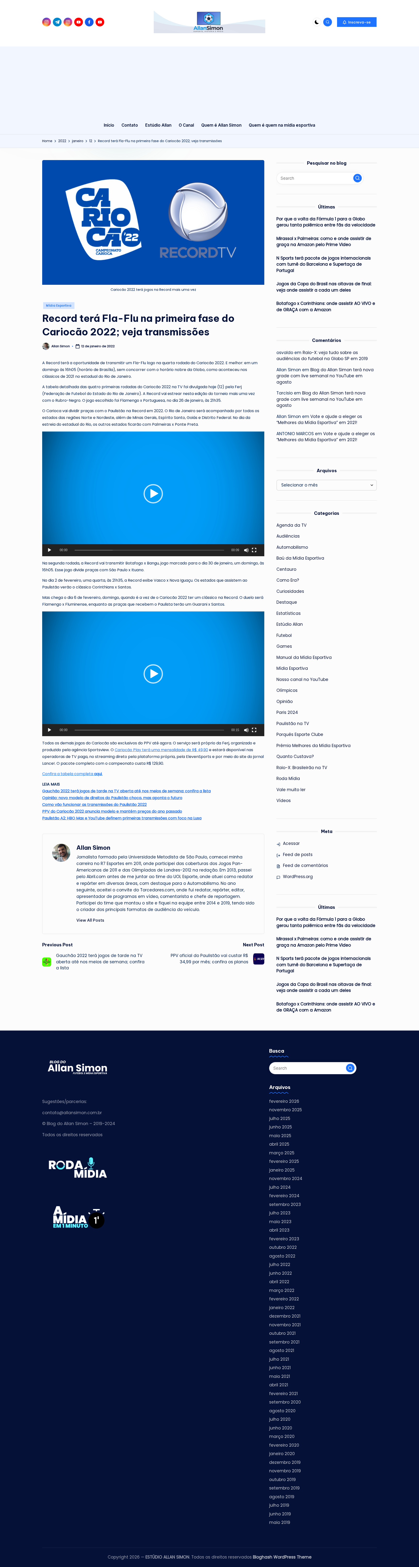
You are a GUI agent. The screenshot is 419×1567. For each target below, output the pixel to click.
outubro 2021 (282, 1333)
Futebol (284, 635)
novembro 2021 (285, 1325)
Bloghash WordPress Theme (282, 1557)
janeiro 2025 (282, 1170)
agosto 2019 (281, 1497)
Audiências (288, 536)
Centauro (286, 569)
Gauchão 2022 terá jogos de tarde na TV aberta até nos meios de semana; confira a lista (126, 791)
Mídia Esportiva (59, 305)
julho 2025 (279, 1118)
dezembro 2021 (284, 1316)
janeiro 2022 (282, 1308)
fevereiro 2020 (284, 1445)
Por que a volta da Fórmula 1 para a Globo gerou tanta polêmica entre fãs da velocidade (325, 222)
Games (284, 646)
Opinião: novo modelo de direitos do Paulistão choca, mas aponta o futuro (112, 798)
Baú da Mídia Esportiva (300, 558)
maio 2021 (279, 1376)
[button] (357, 22)
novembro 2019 (285, 1471)
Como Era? (287, 580)
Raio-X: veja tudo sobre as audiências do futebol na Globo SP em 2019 (322, 356)
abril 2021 (278, 1385)
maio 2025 (280, 1136)
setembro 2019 (284, 1488)
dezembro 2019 (285, 1462)
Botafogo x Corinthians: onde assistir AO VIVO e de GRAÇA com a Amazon (325, 307)
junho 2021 (280, 1368)
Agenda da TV (291, 525)
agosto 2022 (282, 1256)
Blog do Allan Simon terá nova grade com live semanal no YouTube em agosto (325, 376)
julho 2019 (279, 1505)
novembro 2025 (285, 1110)
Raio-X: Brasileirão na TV (301, 768)
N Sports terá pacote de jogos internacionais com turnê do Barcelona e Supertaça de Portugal (323, 264)
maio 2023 (280, 1222)
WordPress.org (298, 877)
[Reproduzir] (49, 550)
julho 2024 (280, 1187)
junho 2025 (280, 1127)
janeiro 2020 (282, 1454)
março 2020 (282, 1436)
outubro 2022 (283, 1247)
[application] (153, 494)
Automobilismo (292, 547)
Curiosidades (290, 591)
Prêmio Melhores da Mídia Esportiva (313, 746)
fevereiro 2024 (284, 1196)
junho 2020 (280, 1428)
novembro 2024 (285, 1178)
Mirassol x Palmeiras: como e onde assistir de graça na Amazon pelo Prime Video (323, 242)
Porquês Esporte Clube (299, 734)
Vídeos (283, 800)
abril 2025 (279, 1144)
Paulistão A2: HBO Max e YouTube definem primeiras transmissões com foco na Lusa (121, 818)
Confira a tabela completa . (72, 774)
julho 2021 (279, 1359)
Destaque (286, 602)
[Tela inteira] (254, 550)
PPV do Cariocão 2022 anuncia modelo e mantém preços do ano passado (112, 811)
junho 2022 (280, 1273)
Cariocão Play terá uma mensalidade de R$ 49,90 (161, 750)
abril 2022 (279, 1282)
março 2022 (281, 1290)
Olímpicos (287, 690)
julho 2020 (279, 1419)
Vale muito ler (291, 790)
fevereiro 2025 (284, 1161)
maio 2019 (279, 1522)
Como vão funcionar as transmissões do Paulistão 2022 (94, 804)
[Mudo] (246, 550)
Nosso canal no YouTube (302, 679)
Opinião (284, 701)
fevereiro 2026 (284, 1101)
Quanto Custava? (295, 756)
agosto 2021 (281, 1350)
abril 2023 (279, 1230)
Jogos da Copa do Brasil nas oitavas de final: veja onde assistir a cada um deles (323, 287)
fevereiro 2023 (284, 1239)
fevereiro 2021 (283, 1394)
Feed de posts (298, 854)
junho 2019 (280, 1514)
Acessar (291, 843)
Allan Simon (93, 847)
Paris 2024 (287, 712)
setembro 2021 (284, 1342)
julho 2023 (279, 1213)
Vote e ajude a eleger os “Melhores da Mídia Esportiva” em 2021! (319, 420)
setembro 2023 (285, 1204)
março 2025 (281, 1153)
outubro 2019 (282, 1479)
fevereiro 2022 (284, 1299)
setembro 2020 (285, 1402)
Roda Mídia (288, 778)
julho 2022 (279, 1264)
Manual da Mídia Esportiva (304, 657)
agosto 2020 (282, 1411)
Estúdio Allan (289, 624)
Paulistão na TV (292, 723)
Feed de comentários (305, 865)
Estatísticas (288, 613)
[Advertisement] (209, 80)
